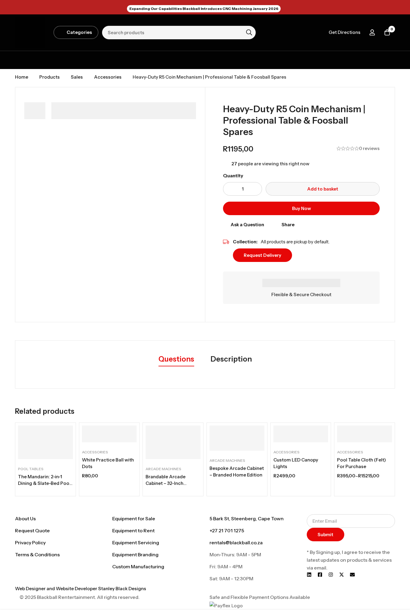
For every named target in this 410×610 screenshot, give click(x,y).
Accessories (108, 77)
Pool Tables (31, 469)
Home (21, 77)
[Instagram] (330, 574)
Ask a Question (247, 224)
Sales (77, 77)
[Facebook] (320, 574)
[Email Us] (352, 574)
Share (288, 224)
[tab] (176, 359)
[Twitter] (341, 574)
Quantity (233, 176)
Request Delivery (262, 255)
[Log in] (372, 32)
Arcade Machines (163, 469)
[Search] (249, 32)
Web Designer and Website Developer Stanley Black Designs (80, 588)
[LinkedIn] (309, 574)
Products (49, 77)
